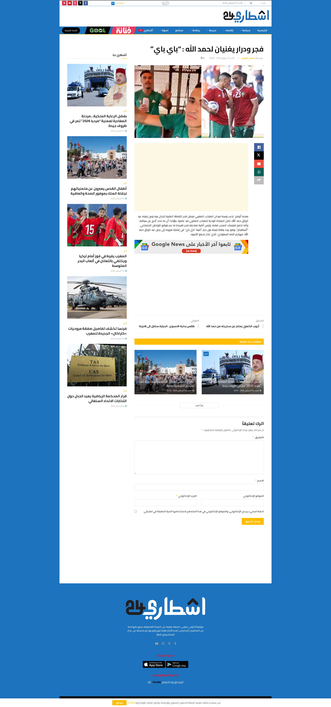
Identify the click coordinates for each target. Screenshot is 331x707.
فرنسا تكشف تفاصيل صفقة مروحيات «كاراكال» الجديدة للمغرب (97, 330)
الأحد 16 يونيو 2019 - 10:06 (221, 58)
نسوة (165, 30)
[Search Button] (250, 3)
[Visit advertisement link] (191, 247)
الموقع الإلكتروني (253, 496)
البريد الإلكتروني (186, 496)
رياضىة (196, 30)
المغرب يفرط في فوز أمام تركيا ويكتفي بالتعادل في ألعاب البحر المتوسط (102, 261)
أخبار (206, 354)
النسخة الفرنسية (71, 30)
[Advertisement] (191, 177)
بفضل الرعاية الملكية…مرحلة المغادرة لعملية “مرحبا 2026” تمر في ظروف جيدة (234, 383)
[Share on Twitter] (259, 155)
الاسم (259, 480)
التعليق (258, 437)
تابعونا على (119, 3)
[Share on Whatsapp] (259, 172)
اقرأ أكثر (130, 702)
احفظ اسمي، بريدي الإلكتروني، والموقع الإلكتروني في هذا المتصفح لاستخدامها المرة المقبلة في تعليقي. (203, 511)
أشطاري (146, 30)
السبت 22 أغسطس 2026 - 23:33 (179, 390)
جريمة (212, 30)
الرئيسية (262, 30)
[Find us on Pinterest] (64, 3)
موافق (119, 703)
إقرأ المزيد (199, 405)
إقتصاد (229, 30)
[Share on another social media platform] (259, 180)
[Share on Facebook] (259, 147)
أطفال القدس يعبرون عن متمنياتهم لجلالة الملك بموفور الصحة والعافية (165, 383)
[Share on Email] (259, 164)
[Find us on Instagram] (75, 3)
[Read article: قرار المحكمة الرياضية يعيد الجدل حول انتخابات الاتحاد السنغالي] (97, 365)
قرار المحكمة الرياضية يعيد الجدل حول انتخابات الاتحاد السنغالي (97, 398)
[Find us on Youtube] (69, 3)
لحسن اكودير (248, 58)
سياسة (246, 30)
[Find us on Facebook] (85, 3)
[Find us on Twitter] (80, 3)
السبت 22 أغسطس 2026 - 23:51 (246, 390)
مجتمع (179, 30)
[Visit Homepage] (246, 16)
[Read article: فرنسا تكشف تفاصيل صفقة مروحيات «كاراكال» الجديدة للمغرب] (97, 297)
